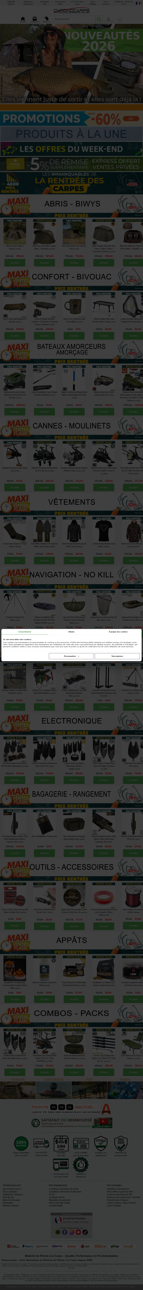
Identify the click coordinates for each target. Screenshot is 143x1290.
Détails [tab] (72, 632)
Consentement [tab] (24, 632)
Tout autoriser (117, 656)
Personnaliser (70, 656)
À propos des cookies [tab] (118, 632)
